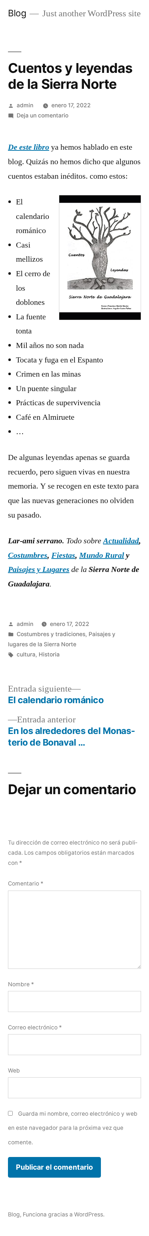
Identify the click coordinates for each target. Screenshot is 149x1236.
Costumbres (27, 555)
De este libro (28, 147)
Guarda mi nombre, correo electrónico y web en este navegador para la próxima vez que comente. (72, 1128)
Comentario (25, 883)
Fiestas (63, 555)
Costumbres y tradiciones (51, 634)
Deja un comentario (42, 115)
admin (25, 105)
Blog (17, 13)
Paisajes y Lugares (38, 569)
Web (14, 1070)
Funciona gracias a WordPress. (64, 1214)
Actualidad (121, 541)
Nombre (21, 984)
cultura (26, 654)
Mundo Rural (101, 555)
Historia (49, 654)
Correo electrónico (35, 1027)
